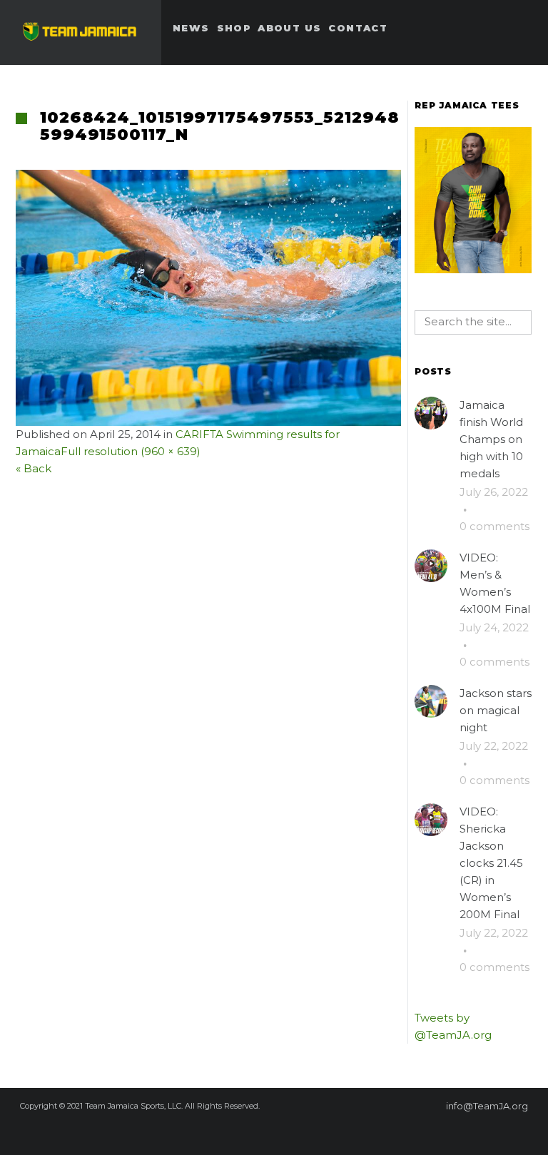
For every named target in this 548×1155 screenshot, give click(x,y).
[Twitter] (280, 1131)
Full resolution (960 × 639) (131, 451)
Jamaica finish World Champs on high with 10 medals (491, 439)
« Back (33, 468)
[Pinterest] (254, 1131)
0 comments (494, 526)
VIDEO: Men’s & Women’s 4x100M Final (495, 583)
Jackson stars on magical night (496, 710)
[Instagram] (305, 1131)
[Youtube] (331, 1131)
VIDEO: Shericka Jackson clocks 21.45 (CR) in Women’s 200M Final (491, 863)
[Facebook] (228, 1131)
